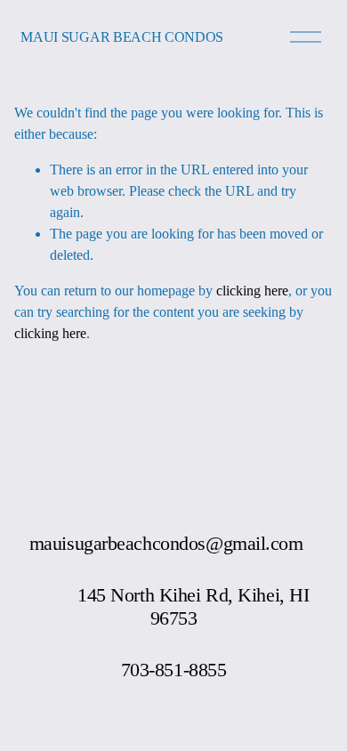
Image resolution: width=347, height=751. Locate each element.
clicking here (252, 290)
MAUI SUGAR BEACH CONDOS (121, 36)
